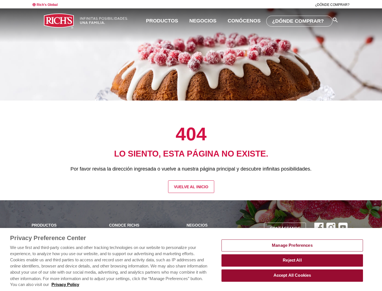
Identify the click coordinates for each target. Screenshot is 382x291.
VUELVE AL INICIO (191, 187)
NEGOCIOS (202, 21)
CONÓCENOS (244, 21)
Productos (162, 21)
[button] (335, 20)
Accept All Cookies (292, 275)
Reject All (292, 260)
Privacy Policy (65, 284)
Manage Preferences (292, 245)
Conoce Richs (124, 225)
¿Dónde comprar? (332, 5)
